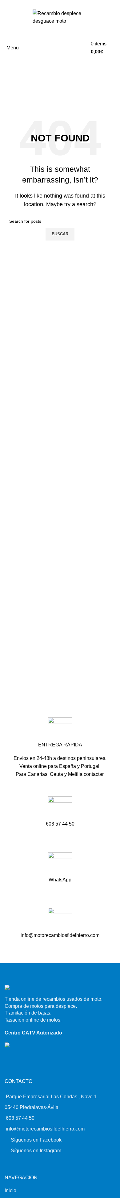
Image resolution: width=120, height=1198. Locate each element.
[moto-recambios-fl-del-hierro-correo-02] (60, 920)
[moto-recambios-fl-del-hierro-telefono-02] (60, 808)
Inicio (10, 1190)
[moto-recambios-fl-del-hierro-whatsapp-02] (60, 864)
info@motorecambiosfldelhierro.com (45, 1128)
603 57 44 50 (20, 1118)
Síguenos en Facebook (36, 1139)
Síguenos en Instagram (36, 1150)
